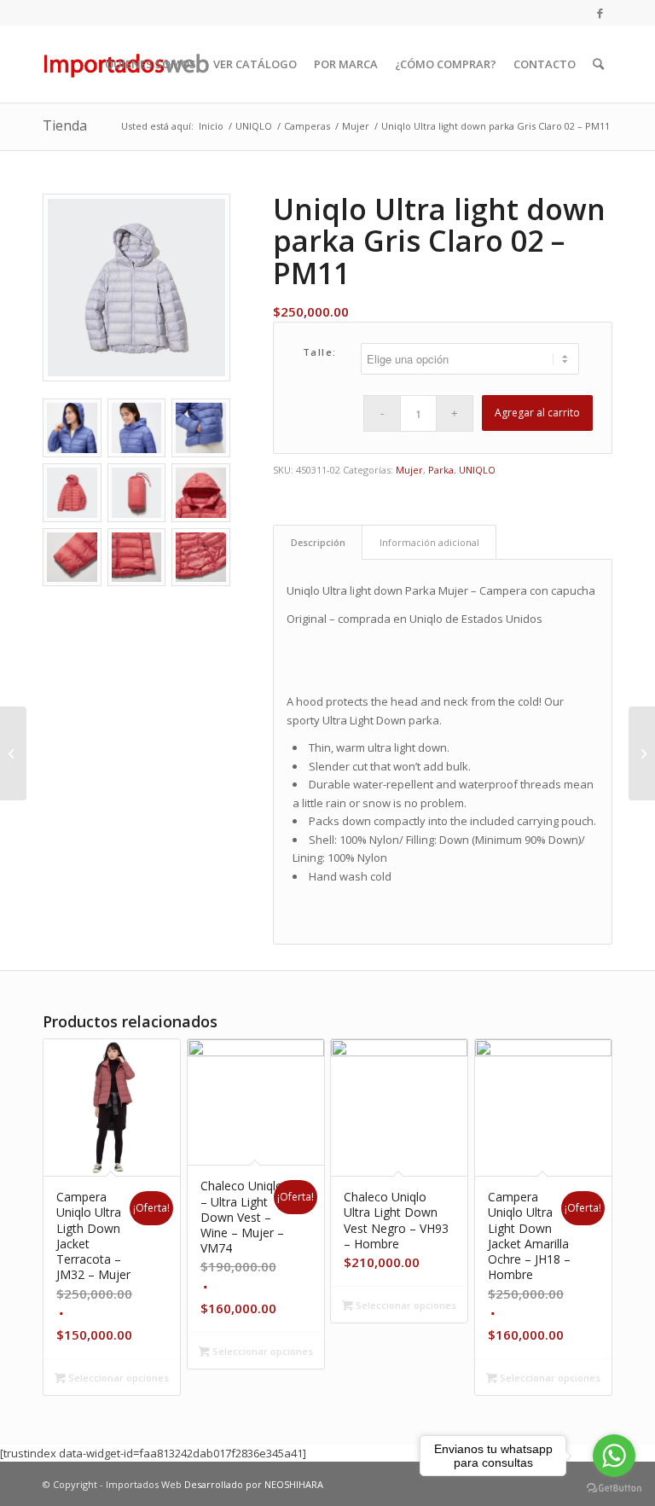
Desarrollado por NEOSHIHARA (253, 1484)
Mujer (409, 469)
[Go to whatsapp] (614, 1455)
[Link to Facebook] (599, 13)
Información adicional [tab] (429, 542)
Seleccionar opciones (117, 1377)
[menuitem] (150, 64)
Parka (441, 469)
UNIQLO (477, 469)
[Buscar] (598, 64)
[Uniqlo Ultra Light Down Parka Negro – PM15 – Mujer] (13, 753)
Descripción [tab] (318, 542)
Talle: (320, 352)
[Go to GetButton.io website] (614, 1488)
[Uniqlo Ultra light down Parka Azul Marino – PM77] (642, 753)
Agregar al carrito (537, 412)
